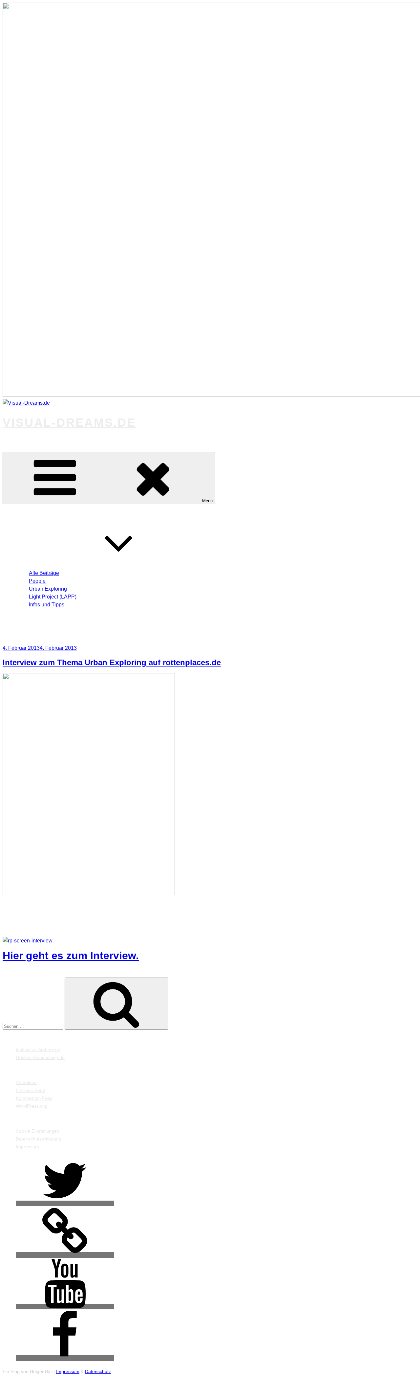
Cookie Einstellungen (37, 1131)
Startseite (26, 513)
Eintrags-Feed (30, 1090)
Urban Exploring (48, 589)
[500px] (65, 1255)
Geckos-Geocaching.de (40, 1057)
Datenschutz (98, 1371)
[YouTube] (65, 1306)
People (37, 581)
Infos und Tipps (46, 604)
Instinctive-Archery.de (38, 1049)
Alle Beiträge (44, 573)
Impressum (27, 1146)
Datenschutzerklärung (38, 1138)
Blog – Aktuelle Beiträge (43, 565)
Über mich (27, 612)
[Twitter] (65, 1203)
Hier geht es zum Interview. (71, 955)
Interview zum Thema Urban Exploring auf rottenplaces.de (112, 662)
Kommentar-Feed (34, 1098)
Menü (207, 500)
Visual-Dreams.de (69, 422)
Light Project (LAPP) (52, 596)
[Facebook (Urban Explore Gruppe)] (65, 1358)
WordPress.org (31, 1106)
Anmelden (26, 1082)
